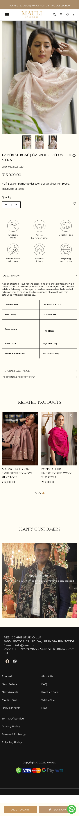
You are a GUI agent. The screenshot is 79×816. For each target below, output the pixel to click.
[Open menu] (7, 14)
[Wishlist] (67, 14)
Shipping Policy (12, 742)
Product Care (49, 692)
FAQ (44, 684)
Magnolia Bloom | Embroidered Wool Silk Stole (17, 473)
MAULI (51, 762)
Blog (44, 708)
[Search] (54, 14)
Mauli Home (9, 700)
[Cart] (74, 14)
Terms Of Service (13, 718)
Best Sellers (9, 684)
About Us (47, 676)
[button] (61, 14)
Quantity (7, 197)
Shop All (7, 676)
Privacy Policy (11, 726)
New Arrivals (10, 692)
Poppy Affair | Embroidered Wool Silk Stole (56, 473)
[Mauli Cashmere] (32, 14)
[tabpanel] (20, 451)
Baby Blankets (11, 708)
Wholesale (48, 700)
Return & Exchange (14, 734)
